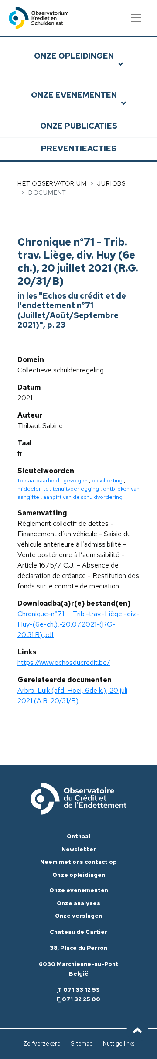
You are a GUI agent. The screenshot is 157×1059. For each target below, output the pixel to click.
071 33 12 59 (81, 989)
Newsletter (78, 849)
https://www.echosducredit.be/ (63, 662)
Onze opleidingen (74, 56)
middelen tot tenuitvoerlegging (58, 488)
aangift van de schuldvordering (83, 497)
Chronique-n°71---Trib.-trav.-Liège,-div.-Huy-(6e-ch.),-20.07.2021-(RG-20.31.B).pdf (78, 624)
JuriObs (111, 183)
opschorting (107, 480)
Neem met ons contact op (78, 862)
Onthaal (78, 836)
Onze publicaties (78, 126)
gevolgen (75, 480)
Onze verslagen (78, 916)
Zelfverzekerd (42, 1043)
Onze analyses (78, 903)
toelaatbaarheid (38, 480)
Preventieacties (78, 148)
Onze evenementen (74, 95)
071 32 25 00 (81, 999)
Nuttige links (118, 1043)
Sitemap (82, 1043)
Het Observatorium (52, 183)
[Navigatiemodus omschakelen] (136, 18)
